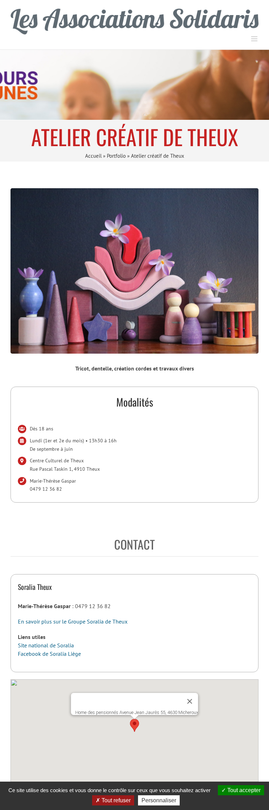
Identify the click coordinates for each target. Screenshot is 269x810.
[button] (134, 725)
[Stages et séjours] (134, 85)
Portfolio (116, 155)
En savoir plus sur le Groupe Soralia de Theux (72, 621)
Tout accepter (243, 790)
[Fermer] (189, 701)
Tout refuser (115, 800)
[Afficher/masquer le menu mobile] (254, 38)
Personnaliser (159, 800)
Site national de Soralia (46, 645)
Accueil (93, 155)
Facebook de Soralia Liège (49, 653)
